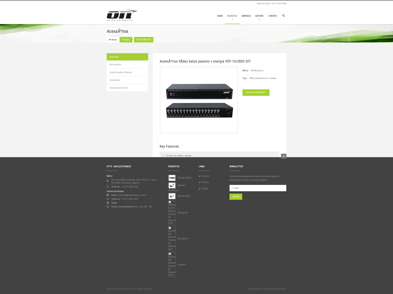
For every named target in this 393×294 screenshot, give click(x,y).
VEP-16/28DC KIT (143, 39)
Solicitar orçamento (256, 92)
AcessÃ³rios (183, 238)
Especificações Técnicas (121, 72)
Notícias (205, 182)
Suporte (259, 16)
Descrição (114, 56)
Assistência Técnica (119, 87)
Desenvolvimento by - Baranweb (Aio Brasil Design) (267, 289)
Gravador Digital (184, 177)
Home (220, 16)
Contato (272, 16)
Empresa (246, 16)
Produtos (232, 16)
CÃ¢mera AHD (183, 196)
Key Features (115, 64)
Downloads (115, 80)
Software (181, 264)
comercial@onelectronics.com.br (132, 195)
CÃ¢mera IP (182, 213)
